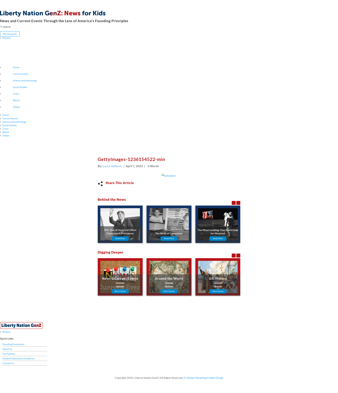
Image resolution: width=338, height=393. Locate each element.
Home (16, 67)
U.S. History (218, 278)
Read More (120, 238)
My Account (10, 33)
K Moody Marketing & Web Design (203, 377)
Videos (16, 106)
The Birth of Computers (169, 233)
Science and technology (25, 80)
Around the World (169, 278)
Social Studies (20, 87)
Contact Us (8, 363)
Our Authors (8, 353)
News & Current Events (120, 278)
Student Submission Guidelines (18, 358)
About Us (7, 348)
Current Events (21, 73)
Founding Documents (13, 344)
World (16, 100)
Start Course (120, 291)
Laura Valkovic (112, 166)
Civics (16, 93)
